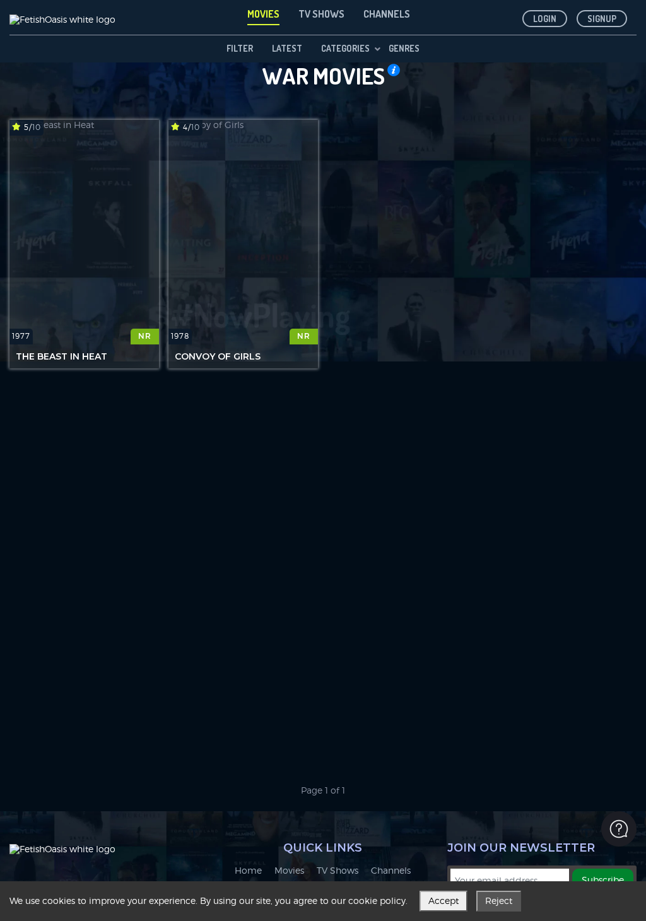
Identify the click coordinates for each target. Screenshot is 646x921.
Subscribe (603, 879)
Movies (289, 870)
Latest (287, 48)
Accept (443, 900)
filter (239, 48)
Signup (601, 18)
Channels (391, 870)
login (544, 18)
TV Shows (337, 870)
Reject (498, 900)
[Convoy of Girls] (243, 232)
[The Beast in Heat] (84, 232)
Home (248, 870)
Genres (404, 48)
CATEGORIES (345, 48)
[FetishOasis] (62, 17)
